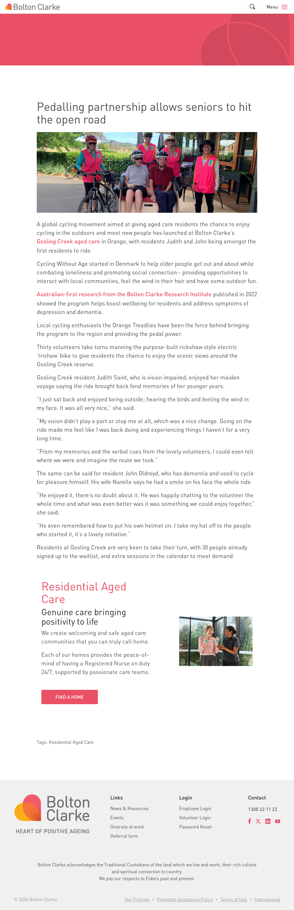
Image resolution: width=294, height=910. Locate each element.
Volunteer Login (195, 817)
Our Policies (137, 899)
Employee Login (195, 808)
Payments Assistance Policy (185, 899)
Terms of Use (233, 899)
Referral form (124, 836)
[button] (252, 7)
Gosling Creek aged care (68, 241)
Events (117, 817)
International (267, 899)
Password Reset (195, 827)
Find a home (69, 697)
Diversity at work (127, 827)
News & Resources (129, 808)
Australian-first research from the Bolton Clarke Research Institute (124, 294)
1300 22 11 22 (262, 809)
